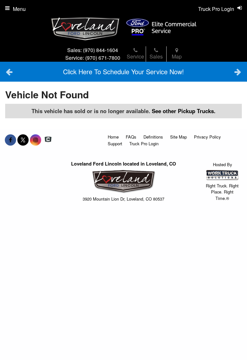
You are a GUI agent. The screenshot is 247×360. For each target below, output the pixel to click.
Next (238, 72)
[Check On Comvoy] (48, 140)
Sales (156, 56)
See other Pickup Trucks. (183, 111)
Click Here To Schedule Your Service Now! (123, 71)
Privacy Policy (207, 137)
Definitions (153, 137)
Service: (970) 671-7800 (92, 57)
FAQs (131, 137)
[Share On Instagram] (35, 140)
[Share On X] (23, 140)
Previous (9, 72)
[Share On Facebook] (10, 140)
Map (177, 56)
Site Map (178, 137)
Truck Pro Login (144, 143)
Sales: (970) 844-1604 (92, 50)
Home (113, 137)
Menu (19, 9)
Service (135, 56)
